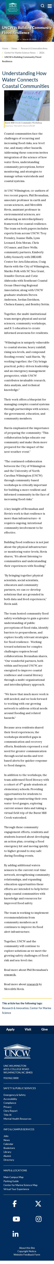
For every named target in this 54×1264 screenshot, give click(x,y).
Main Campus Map (13, 1177)
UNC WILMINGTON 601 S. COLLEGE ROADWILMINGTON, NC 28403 (17, 1069)
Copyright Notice (26, 1251)
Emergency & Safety (14, 1094)
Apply (10, 1029)
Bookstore (9, 1147)
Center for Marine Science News (20, 52)
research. (10, 974)
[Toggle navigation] (49, 6)
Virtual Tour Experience (16, 1189)
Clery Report (10, 1110)
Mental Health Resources (17, 1118)
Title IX (7, 1114)
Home (5, 48)
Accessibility (10, 1098)
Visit (28, 1029)
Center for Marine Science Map (20, 1185)
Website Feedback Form (27, 1254)
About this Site (27, 1247)
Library (7, 1151)
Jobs (5, 1135)
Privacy (7, 1106)
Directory (8, 1159)
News (14, 48)
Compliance (9, 1102)
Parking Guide (11, 1181)
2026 (41, 52)
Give (44, 1029)
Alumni (7, 1155)
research (32, 984)
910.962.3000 (10, 1078)
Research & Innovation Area (33, 48)
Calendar (8, 1143)
